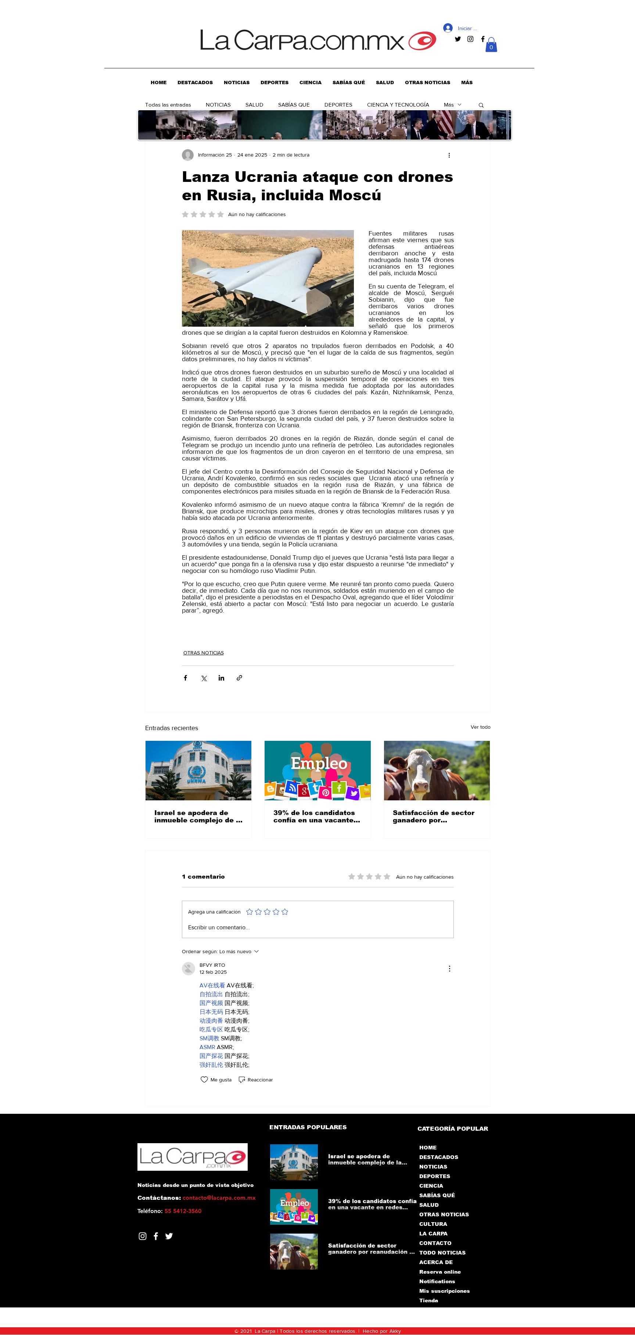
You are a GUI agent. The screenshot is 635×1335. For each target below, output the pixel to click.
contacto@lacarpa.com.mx (219, 1197)
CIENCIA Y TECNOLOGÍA (398, 104)
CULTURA (433, 1224)
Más (449, 104)
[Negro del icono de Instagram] (470, 39)
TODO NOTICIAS (442, 1253)
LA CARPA (433, 1234)
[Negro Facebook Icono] (483, 39)
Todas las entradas (168, 104)
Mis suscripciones (444, 1291)
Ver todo (481, 727)
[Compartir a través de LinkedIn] (221, 677)
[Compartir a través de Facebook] (185, 677)
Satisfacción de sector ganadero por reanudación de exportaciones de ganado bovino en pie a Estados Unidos (434, 816)
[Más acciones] (449, 155)
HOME (428, 1148)
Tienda (428, 1300)
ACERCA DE (436, 1262)
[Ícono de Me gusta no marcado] (204, 1079)
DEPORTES (338, 104)
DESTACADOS (438, 1157)
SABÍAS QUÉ (437, 1195)
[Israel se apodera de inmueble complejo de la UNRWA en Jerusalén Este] (199, 770)
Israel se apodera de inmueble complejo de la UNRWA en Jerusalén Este (198, 816)
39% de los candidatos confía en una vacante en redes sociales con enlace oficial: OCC (314, 816)
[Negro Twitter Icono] (458, 39)
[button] (491, 44)
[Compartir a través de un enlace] (239, 677)
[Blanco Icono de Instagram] (142, 1236)
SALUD (254, 104)
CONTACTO (435, 1243)
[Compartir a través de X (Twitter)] (203, 677)
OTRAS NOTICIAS (203, 653)
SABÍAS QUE (294, 104)
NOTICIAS (218, 104)
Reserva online (440, 1272)
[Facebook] (156, 1236)
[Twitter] (169, 1236)
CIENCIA (431, 1186)
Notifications (437, 1281)
